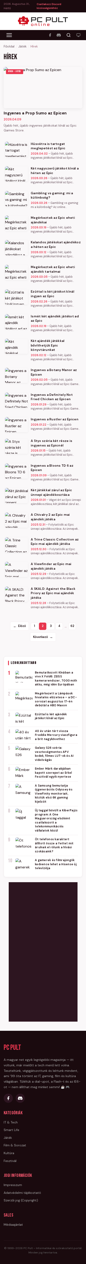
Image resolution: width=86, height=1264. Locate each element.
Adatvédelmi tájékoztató (22, 1193)
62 (72, 626)
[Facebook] (50, 35)
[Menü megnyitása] (9, 35)
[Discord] (59, 35)
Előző (19, 626)
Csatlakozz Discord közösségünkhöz (49, 6)
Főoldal (9, 46)
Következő (43, 637)
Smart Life (11, 1130)
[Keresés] (69, 35)
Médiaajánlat (13, 1224)
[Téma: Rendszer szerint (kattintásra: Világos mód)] (78, 35)
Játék (22, 46)
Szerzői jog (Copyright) (21, 1200)
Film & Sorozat (15, 1145)
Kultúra (9, 1153)
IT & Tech (11, 1122)
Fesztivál (10, 1161)
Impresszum (13, 1185)
